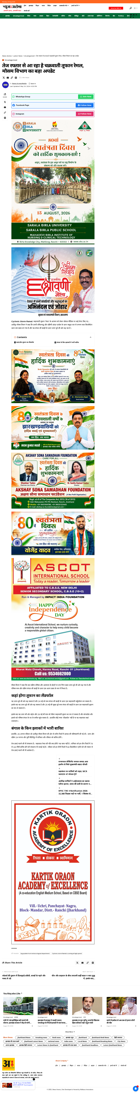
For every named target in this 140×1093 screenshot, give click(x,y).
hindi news (56, 1037)
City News (121, 1041)
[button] (126, 8)
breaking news (41, 1037)
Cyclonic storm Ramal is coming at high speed (67, 953)
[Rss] (133, 17)
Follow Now (85, 105)
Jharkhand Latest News (33, 1041)
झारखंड (7, 16)
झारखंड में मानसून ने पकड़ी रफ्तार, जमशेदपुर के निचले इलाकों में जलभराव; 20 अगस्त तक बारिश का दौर (52, 1021)
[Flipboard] (131, 17)
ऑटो (83, 16)
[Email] (7, 77)
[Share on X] (3, 77)
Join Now (87, 97)
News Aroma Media (19, 83)
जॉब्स (69, 16)
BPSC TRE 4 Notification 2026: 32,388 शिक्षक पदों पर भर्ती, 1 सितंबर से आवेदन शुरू (74, 792)
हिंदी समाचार (118, 1037)
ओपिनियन (99, 16)
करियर (63, 16)
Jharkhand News (24, 1037)
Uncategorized (18, 16)
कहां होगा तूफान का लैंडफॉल (25, 342)
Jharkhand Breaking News (102, 1041)
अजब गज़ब (91, 16)
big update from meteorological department (35, 953)
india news (68, 1041)
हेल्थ (128, 16)
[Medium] (136, 15)
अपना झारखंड (10, 1045)
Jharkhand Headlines (90, 1045)
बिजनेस (107, 16)
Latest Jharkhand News (112, 1045)
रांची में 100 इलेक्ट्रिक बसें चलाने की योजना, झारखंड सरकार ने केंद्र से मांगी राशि (16, 1021)
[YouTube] (131, 15)
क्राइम (41, 16)
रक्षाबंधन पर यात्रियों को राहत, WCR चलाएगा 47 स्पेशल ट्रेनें (73, 772)
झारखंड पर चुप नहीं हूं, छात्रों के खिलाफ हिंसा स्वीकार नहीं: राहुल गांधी (85, 1021)
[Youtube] (4, 1083)
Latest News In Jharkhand (47, 1045)
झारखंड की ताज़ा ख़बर (70, 1045)
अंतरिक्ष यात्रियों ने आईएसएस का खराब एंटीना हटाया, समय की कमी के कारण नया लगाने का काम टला (75, 782)
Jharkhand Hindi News (100, 1037)
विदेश (28, 16)
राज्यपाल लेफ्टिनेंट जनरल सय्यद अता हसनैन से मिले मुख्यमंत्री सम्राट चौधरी (73, 763)
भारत (34, 16)
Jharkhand (83, 1037)
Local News (82, 1041)
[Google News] (133, 15)
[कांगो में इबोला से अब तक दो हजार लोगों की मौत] (122, 1006)
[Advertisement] (70, 35)
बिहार (47, 16)
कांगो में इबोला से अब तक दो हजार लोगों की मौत (121, 1021)
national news (53, 1041)
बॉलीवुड (76, 16)
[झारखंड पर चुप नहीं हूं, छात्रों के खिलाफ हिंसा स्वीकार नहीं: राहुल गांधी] (87, 1006)
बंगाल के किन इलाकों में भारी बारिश (68, 342)
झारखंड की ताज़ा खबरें (12, 1041)
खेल (114, 16)
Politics (121, 16)
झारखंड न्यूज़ (70, 1037)
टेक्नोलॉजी (55, 16)
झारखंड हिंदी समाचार (25, 1045)
